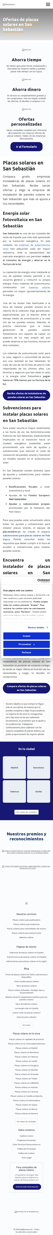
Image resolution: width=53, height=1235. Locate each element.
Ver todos (26, 1025)
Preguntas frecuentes (26, 1140)
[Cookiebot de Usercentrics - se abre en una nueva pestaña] (38, 581)
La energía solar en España (26, 1008)
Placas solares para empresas (26, 924)
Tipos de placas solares (26, 986)
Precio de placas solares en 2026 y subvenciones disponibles (27, 975)
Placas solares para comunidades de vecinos (26, 928)
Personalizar (25, 644)
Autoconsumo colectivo (26, 1017)
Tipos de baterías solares (26, 1004)
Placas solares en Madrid (26, 1048)
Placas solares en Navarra (26, 1113)
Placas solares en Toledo (26, 1078)
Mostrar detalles (36, 627)
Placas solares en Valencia (26, 1056)
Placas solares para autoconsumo (26, 933)
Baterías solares (27, 937)
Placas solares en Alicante (26, 1070)
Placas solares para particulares (26, 920)
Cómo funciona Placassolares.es (26, 1144)
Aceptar (26, 636)
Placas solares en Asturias (26, 1087)
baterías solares (39, 287)
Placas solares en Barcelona (26, 1052)
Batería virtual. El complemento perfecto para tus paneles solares (26, 998)
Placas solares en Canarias (26, 1091)
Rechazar (26, 652)
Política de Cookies (27, 1153)
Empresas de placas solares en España (27, 952)
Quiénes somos (26, 1136)
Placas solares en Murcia (26, 1109)
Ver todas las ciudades (26, 1121)
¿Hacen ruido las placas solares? (26, 1012)
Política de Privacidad (26, 1149)
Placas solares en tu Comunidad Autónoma (26, 1043)
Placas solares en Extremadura (26, 1100)
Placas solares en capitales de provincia (26, 1039)
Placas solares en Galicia (26, 1104)
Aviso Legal (26, 1157)
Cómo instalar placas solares (26, 981)
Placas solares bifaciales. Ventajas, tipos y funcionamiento (26, 991)
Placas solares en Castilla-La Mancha (26, 1096)
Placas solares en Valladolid (26, 1083)
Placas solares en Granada (26, 1074)
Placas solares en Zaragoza (27, 1065)
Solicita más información (27, 1186)
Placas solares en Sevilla (26, 1061)
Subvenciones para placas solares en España (26, 957)
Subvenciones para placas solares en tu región (26, 961)
